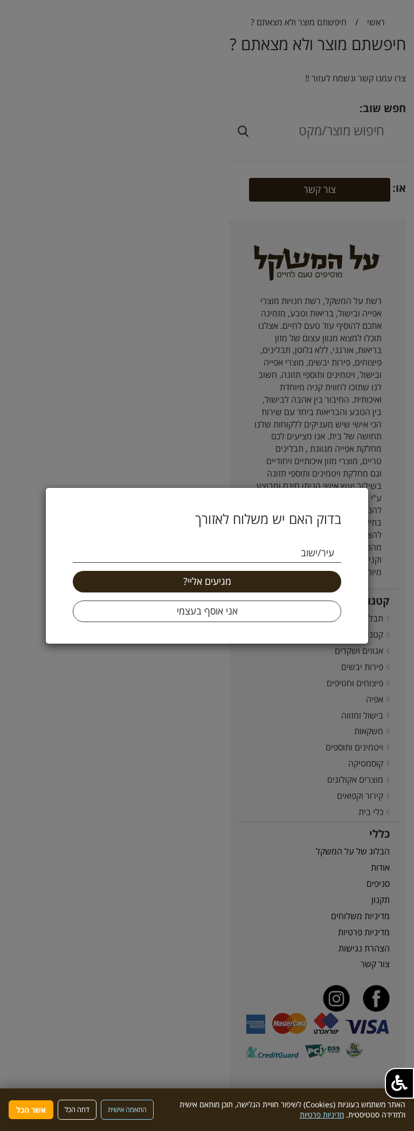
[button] (399, 1083)
